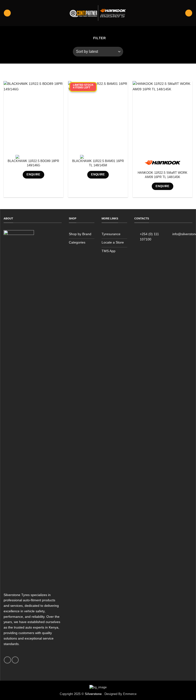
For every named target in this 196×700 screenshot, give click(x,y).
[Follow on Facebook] (7, 660)
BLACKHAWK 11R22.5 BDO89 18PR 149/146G (33, 163)
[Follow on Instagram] (15, 660)
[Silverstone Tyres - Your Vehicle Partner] (98, 13)
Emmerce (129, 694)
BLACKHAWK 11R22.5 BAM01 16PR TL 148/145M (98, 163)
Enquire (33, 174)
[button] (7, 13)
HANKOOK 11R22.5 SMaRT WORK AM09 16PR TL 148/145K (162, 175)
